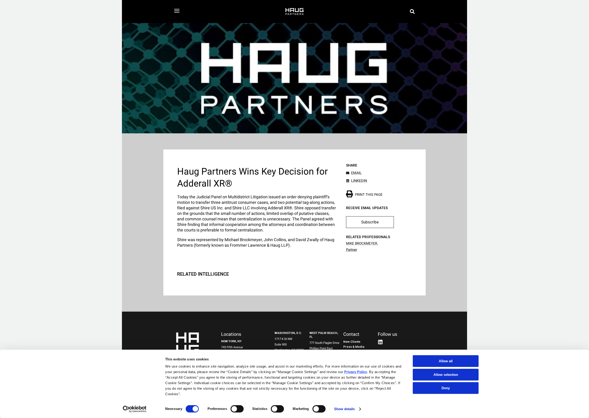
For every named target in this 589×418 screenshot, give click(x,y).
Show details (344, 409)
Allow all (446, 361)
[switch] (237, 408)
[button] (412, 12)
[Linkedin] (380, 342)
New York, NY (231, 341)
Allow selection (445, 375)
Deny (446, 388)
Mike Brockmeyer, (362, 243)
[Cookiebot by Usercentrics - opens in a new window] (135, 409)
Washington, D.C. (288, 333)
